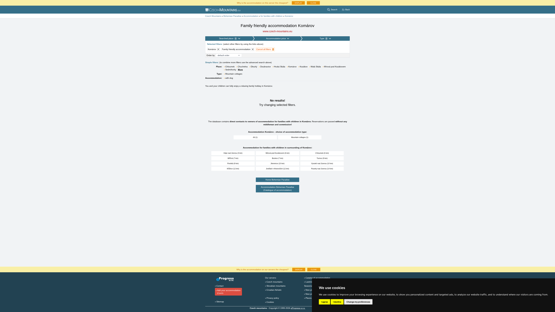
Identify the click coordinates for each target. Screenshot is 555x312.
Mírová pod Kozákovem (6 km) (277, 153)
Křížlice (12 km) (233, 169)
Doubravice (265, 66)
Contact (219, 286)
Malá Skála (316, 66)
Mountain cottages (233, 74)
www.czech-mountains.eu (277, 31)
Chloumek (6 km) (322, 153)
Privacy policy (273, 298)
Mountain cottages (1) (299, 137)
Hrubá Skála (279, 66)
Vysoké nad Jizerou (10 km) (322, 163)
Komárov (292, 66)
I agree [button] (324, 302)
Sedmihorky (230, 69)
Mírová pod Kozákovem (335, 66)
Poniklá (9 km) (233, 163)
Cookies (270, 302)
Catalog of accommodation (318, 278)
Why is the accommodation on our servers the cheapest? (262, 269)
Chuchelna (243, 66)
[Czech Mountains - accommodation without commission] (222, 10)
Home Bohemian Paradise (277, 180)
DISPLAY (298, 3)
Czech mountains (274, 282)
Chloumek (230, 66)
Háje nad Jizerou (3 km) (233, 153)
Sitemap (220, 301)
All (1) (255, 137)
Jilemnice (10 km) (277, 163)
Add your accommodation (228, 291)
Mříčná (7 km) (233, 158)
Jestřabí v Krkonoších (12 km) (277, 169)
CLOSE (313, 3)
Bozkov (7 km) (277, 158)
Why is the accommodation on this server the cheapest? (262, 3)
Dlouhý (254, 66)
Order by (211, 55)
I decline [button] (337, 302)
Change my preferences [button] (358, 302)
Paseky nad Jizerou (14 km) (322, 169)
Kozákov (304, 66)
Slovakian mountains (276, 286)
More (240, 69)
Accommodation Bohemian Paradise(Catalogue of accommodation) (277, 188)
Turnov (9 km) (322, 158)
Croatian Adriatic (274, 290)
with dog (229, 78)
